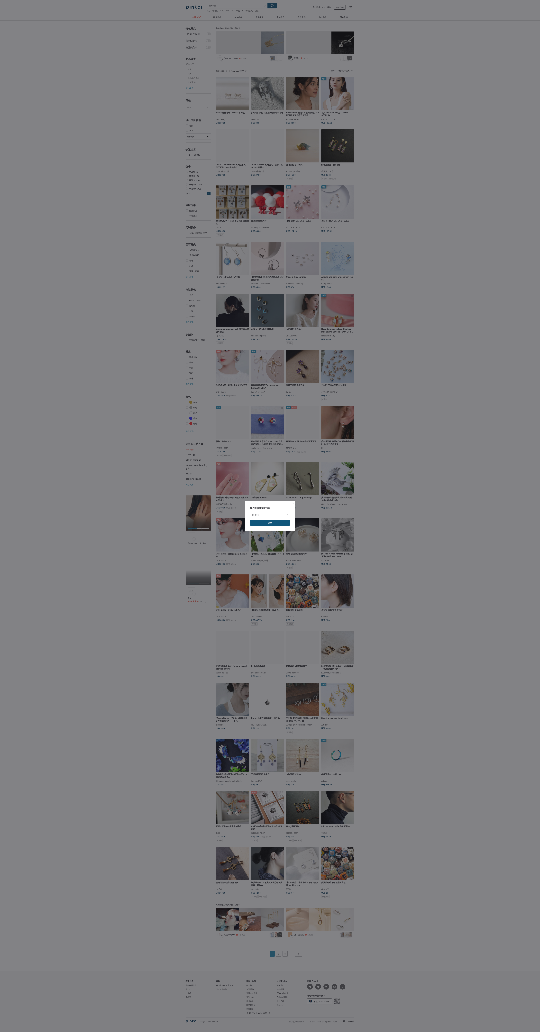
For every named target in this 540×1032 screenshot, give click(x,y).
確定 (270, 522)
